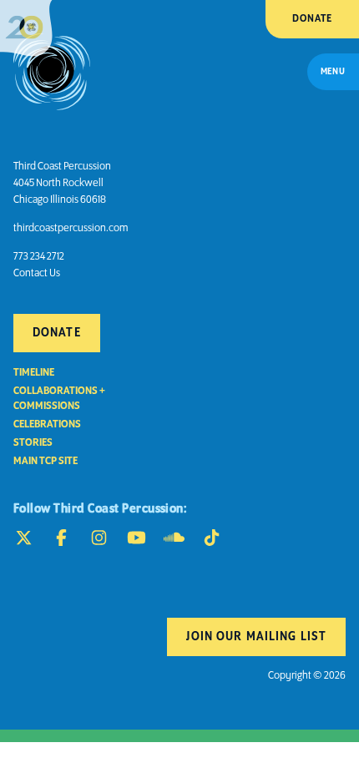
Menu (333, 72)
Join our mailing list (256, 637)
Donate (312, 18)
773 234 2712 (38, 256)
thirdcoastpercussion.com (70, 228)
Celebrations (47, 424)
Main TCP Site (45, 461)
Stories (33, 443)
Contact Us (36, 273)
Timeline (33, 372)
